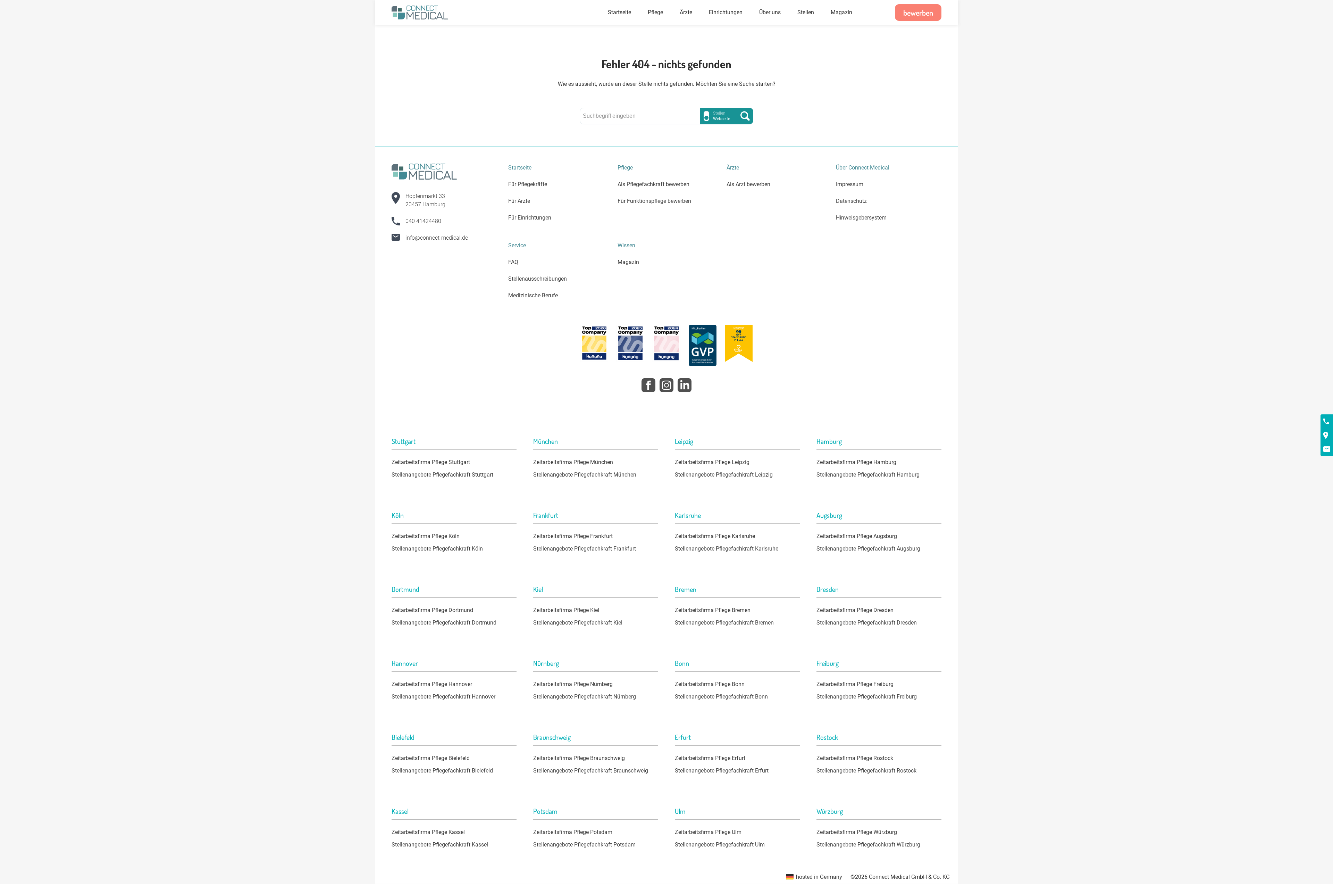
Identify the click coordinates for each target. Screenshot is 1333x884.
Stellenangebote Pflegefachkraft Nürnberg (584, 696)
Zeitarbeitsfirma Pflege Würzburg (856, 832)
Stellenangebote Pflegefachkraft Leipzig (724, 474)
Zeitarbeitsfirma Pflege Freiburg (855, 684)
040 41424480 (423, 221)
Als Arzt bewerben (748, 184)
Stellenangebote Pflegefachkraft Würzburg (868, 844)
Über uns (770, 12)
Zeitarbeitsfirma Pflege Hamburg (856, 462)
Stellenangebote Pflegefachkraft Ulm (720, 844)
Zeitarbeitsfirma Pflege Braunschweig (579, 758)
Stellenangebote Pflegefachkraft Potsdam (584, 844)
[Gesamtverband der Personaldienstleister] (702, 347)
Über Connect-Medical (862, 167)
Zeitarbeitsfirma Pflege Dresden (855, 610)
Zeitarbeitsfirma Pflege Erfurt (710, 758)
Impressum (849, 184)
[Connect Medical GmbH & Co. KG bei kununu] (594, 343)
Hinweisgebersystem (861, 217)
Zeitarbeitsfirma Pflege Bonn (710, 684)
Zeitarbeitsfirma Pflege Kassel (428, 832)
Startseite (619, 12)
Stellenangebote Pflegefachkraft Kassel (440, 844)
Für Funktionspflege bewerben (654, 201)
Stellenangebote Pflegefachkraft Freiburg (866, 696)
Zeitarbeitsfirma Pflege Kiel (566, 610)
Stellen (805, 12)
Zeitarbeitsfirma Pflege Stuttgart (431, 462)
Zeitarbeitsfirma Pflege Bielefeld (431, 758)
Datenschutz (851, 201)
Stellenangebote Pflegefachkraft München (584, 474)
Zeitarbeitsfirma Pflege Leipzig (712, 462)
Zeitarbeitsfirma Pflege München (573, 462)
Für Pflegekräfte (527, 184)
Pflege (655, 12)
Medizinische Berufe (533, 295)
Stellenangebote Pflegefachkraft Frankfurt (584, 548)
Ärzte (686, 12)
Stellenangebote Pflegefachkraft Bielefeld (442, 770)
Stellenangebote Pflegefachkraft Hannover (443, 696)
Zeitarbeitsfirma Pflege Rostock (854, 758)
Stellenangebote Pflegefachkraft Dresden (866, 622)
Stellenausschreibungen (537, 278)
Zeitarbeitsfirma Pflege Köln (426, 536)
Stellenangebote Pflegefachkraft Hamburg (868, 474)
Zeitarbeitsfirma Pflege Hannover (432, 684)
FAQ (513, 262)
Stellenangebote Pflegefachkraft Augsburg (868, 548)
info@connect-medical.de (436, 237)
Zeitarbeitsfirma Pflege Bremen (713, 610)
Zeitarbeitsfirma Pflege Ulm (708, 832)
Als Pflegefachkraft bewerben (653, 184)
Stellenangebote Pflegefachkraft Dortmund (444, 622)
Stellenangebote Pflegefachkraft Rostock (866, 770)
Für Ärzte (519, 201)
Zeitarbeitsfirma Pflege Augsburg (856, 536)
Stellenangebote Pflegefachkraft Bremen (724, 622)
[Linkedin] (684, 385)
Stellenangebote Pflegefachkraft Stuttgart (442, 474)
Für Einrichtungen (529, 217)
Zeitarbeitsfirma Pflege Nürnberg (573, 684)
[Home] (420, 12)
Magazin (841, 12)
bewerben (918, 12)
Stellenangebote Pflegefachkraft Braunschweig (590, 770)
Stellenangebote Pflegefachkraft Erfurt (722, 770)
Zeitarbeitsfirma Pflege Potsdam (572, 832)
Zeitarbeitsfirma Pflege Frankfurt (573, 536)
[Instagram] (666, 385)
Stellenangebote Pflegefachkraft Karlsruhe (726, 548)
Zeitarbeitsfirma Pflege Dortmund (432, 610)
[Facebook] (648, 385)
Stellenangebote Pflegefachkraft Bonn (721, 696)
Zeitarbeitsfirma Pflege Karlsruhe (715, 536)
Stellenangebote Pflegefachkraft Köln (437, 548)
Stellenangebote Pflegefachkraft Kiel (577, 622)
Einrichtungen (726, 12)
